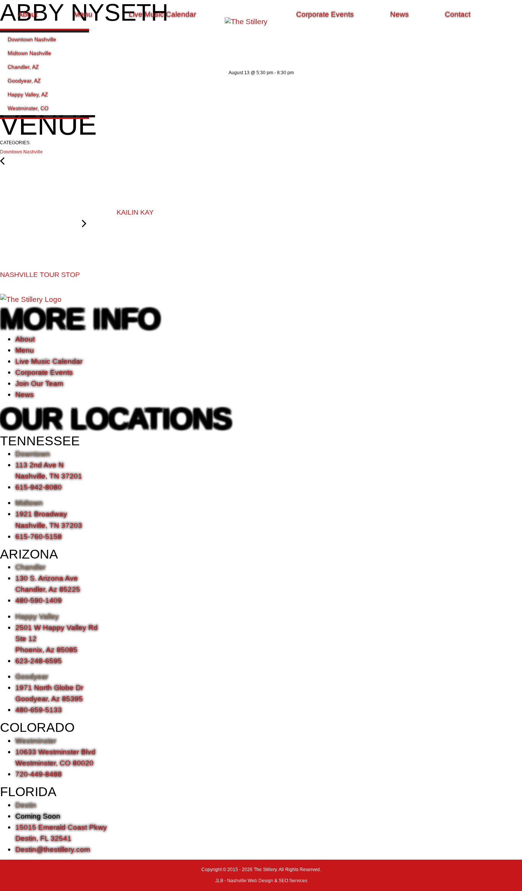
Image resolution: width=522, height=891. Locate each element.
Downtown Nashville (32, 39)
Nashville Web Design (250, 880)
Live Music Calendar (162, 14)
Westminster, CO (28, 108)
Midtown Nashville (29, 53)
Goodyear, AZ (24, 81)
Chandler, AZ (23, 67)
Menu (83, 14)
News (399, 14)
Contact (457, 14)
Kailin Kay (134, 212)
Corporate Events (325, 14)
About (27, 14)
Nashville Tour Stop (41, 275)
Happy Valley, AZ (28, 94)
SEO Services (293, 880)
